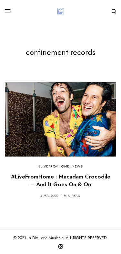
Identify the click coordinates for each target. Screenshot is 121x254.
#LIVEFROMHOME (53, 166)
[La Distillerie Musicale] (61, 11)
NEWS (77, 166)
